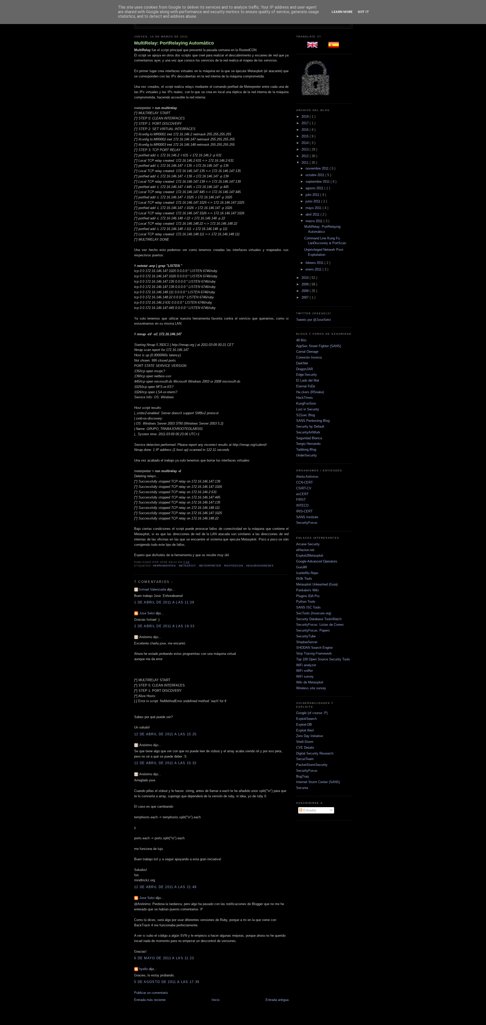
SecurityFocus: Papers (313, 630)
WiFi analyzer (306, 665)
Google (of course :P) (312, 713)
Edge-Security (306, 374)
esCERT (302, 494)
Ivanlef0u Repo (307, 573)
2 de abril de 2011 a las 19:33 (164, 626)
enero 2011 (314, 269)
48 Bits (301, 340)
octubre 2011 (315, 175)
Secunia (302, 788)
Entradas (309, 810)
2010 (305, 278)
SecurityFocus (306, 523)
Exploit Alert (305, 730)
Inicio (215, 1000)
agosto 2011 (315, 188)
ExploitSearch (306, 719)
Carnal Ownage (307, 351)
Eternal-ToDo (305, 386)
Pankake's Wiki (307, 590)
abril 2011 (313, 214)
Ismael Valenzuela (153, 589)
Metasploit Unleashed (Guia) (317, 584)
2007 (305, 297)
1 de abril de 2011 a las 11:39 (164, 602)
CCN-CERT (304, 482)
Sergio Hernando (308, 444)
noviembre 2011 (318, 168)
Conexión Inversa (309, 357)
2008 (305, 291)
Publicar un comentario (151, 993)
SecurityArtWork (308, 432)
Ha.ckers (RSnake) (310, 392)
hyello (144, 969)
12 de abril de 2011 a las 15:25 (165, 734)
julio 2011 (313, 195)
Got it (363, 12)
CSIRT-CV (303, 488)
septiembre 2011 (318, 181)
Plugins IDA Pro (307, 596)
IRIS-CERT (304, 511)
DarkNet (302, 363)
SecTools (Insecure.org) (313, 613)
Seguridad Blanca (309, 438)
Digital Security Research (314, 753)
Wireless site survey (311, 688)
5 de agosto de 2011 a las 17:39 (166, 982)
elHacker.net (305, 550)
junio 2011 (313, 201)
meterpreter (210, 565)
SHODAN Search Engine (314, 648)
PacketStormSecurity (312, 765)
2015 (305, 136)
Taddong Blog (306, 449)
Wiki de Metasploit (309, 682)
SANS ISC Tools (308, 607)
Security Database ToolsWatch (318, 619)
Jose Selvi (147, 613)
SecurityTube (306, 636)
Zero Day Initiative (309, 736)
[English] (313, 46)
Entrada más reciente (150, 1000)
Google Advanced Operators (316, 561)
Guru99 (301, 567)
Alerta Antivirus (307, 476)
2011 (305, 162)
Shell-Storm (304, 742)
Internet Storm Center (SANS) (318, 782)
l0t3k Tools (304, 578)
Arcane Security (308, 544)
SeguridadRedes (260, 565)
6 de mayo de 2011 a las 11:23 (164, 958)
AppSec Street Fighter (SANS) (318, 346)
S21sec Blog (305, 415)
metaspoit (188, 565)
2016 (305, 130)
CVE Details (305, 747)
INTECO (302, 505)
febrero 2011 (315, 263)
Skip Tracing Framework (314, 653)
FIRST (301, 499)
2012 (305, 156)
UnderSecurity (306, 455)
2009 (305, 284)
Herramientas (165, 565)
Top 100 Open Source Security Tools (323, 659)
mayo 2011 (314, 208)
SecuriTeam (305, 759)
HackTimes (304, 398)
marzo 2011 (314, 221)
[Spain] (334, 46)
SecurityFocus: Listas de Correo (319, 624)
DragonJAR (304, 369)
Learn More (342, 12)
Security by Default (310, 426)
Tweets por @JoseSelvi (313, 320)
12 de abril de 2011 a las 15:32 (165, 763)
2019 (305, 116)
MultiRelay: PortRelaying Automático (174, 43)
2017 (305, 123)
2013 (305, 149)
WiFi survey (305, 676)
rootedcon (234, 565)
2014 (305, 143)
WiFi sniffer (304, 671)
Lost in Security (307, 409)
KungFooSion (306, 403)
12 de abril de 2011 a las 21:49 (165, 887)
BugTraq (302, 776)
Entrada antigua (277, 1000)
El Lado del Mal (307, 380)
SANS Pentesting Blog (313, 421)
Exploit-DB (304, 724)
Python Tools (305, 601)
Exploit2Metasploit (309, 555)
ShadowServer (306, 642)
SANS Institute (307, 517)
